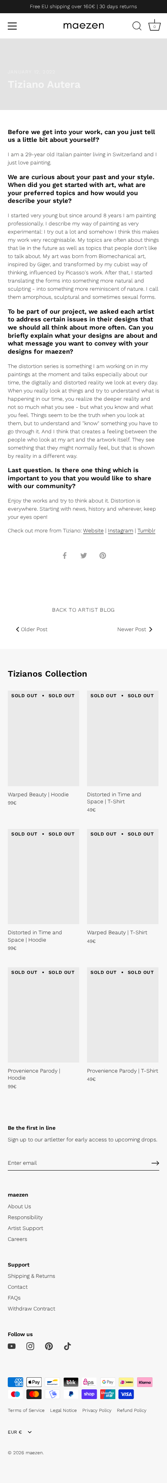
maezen (34, 1452)
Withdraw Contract (31, 1308)
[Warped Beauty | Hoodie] (43, 738)
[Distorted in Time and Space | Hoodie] (43, 876)
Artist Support (25, 1228)
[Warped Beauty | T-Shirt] (122, 876)
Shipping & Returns (31, 1276)
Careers (17, 1239)
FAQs (14, 1298)
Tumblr (146, 530)
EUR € (15, 1432)
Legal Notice (63, 1410)
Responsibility (25, 1217)
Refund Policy (131, 1410)
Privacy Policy (96, 1410)
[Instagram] (30, 1346)
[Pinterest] (49, 1346)
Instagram (120, 530)
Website (93, 530)
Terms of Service (26, 1410)
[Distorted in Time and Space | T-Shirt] (122, 738)
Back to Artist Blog (83, 610)
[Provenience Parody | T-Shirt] (122, 1015)
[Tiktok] (67, 1346)
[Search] (137, 27)
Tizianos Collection (47, 674)
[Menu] (12, 26)
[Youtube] (12, 1346)
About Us (19, 1206)
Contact (18, 1287)
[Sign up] (155, 1163)
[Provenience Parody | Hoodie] (43, 1015)
